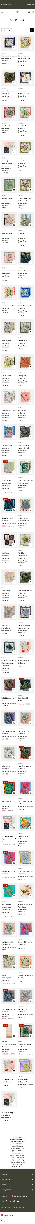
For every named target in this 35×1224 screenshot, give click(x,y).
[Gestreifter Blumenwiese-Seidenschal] (26, 220)
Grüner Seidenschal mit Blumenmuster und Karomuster (8, 663)
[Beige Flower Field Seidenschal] (9, 220)
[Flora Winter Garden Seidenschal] (9, 505)
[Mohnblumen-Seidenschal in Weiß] (26, 78)
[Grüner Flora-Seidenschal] (26, 147)
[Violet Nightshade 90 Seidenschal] (9, 996)
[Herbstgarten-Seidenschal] (26, 362)
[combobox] (17, 1215)
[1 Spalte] (27, 30)
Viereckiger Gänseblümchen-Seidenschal (6, 163)
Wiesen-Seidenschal (7, 306)
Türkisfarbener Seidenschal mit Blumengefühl (6, 906)
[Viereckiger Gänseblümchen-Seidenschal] (9, 147)
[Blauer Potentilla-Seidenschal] (26, 685)
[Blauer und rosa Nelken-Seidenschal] (9, 397)
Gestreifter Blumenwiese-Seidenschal (22, 235)
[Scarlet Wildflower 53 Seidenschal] (26, 788)
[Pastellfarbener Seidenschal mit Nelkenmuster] (9, 467)
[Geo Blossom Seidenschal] (9, 540)
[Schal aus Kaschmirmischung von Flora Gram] (9, 1031)
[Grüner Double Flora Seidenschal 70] (26, 185)
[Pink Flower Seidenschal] (9, 113)
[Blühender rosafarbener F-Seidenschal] (9, 257)
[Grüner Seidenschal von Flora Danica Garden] (26, 467)
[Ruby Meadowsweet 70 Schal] (9, 685)
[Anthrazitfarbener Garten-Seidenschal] (26, 432)
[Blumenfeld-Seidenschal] (9, 43)
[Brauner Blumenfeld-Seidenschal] (9, 78)
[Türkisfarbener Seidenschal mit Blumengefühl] (9, 891)
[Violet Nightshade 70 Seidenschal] (9, 718)
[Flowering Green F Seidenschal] (9, 185)
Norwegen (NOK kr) (21, 1196)
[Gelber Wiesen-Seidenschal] (9, 362)
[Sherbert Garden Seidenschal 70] (26, 1066)
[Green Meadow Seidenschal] (26, 113)
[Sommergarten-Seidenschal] (9, 327)
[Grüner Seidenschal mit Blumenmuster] (26, 858)
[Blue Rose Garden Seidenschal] (9, 432)
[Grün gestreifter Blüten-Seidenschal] (26, 577)
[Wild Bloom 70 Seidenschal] (26, 327)
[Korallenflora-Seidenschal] (26, 397)
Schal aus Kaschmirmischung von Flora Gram (9, 1044)
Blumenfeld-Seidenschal (9, 56)
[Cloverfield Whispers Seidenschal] (26, 753)
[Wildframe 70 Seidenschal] (26, 996)
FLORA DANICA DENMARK (15, 1208)
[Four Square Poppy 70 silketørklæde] (9, 1066)
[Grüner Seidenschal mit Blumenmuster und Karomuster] (9, 647)
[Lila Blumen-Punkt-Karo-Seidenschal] (26, 612)
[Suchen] (29, 12)
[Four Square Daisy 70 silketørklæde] (9, 1099)
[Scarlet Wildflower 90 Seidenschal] (9, 858)
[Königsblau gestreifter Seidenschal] (26, 292)
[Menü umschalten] (2, 12)
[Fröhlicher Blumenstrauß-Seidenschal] (26, 540)
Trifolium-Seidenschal (25, 271)
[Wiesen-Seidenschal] (9, 292)
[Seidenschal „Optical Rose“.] (26, 1031)
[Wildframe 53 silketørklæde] (9, 612)
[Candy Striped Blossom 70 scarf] (26, 962)
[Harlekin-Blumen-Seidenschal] (26, 823)
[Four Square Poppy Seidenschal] (26, 647)
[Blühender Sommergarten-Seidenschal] (9, 962)
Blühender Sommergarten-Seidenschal (6, 977)
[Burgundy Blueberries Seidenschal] (9, 788)
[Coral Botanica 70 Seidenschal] (26, 718)
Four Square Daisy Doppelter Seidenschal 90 (8, 838)
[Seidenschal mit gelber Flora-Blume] (26, 891)
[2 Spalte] (32, 30)
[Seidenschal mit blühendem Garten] (26, 505)
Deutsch (4, 1196)
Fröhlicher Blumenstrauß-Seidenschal (22, 555)
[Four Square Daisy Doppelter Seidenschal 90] (9, 823)
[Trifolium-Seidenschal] (26, 257)
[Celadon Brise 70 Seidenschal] (9, 753)
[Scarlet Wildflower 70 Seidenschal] (26, 929)
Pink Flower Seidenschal (9, 126)
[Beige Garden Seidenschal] (9, 577)
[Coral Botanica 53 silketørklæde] (9, 929)
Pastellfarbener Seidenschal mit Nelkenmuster (6, 483)
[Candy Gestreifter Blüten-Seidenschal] (26, 43)
